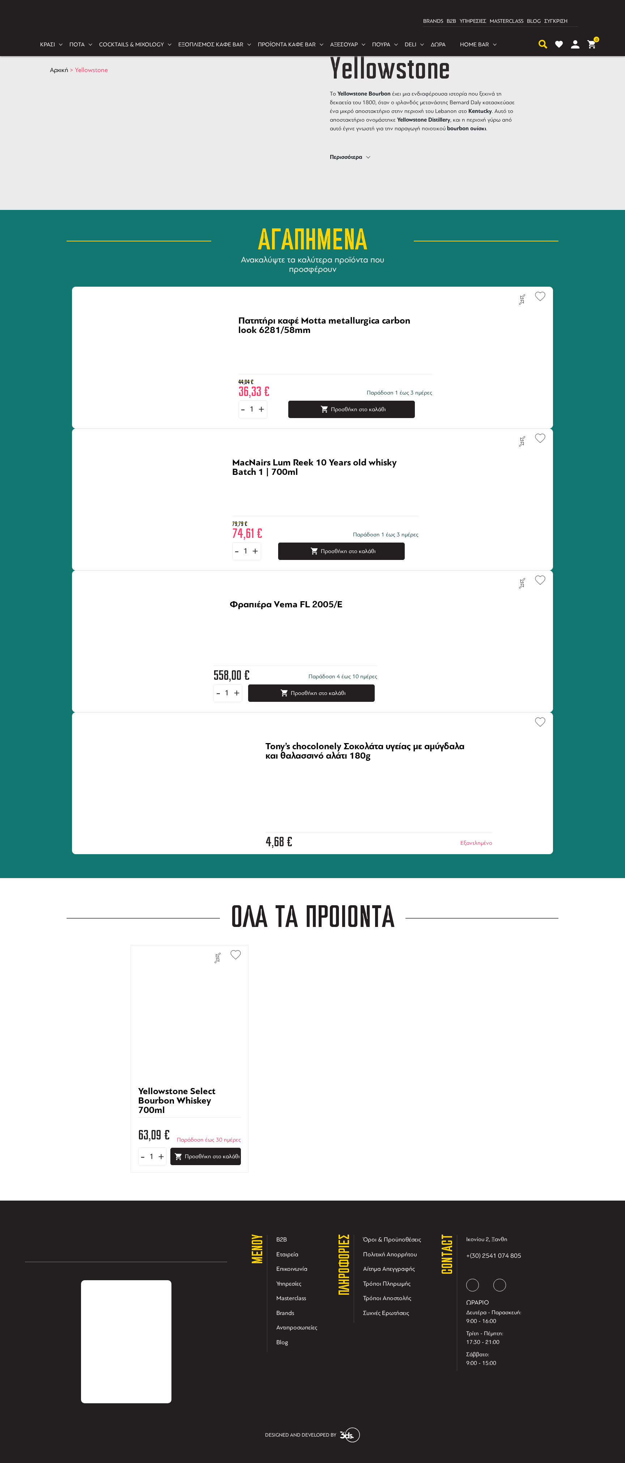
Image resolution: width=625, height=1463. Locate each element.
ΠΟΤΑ (77, 44)
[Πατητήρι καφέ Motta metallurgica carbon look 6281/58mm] (326, 342)
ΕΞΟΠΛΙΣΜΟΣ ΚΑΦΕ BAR (210, 44)
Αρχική (59, 69)
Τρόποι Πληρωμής (387, 1283)
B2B (451, 21)
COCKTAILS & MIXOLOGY (131, 44)
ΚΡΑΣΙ (47, 44)
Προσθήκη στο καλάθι (358, 409)
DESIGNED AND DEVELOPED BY (300, 1435)
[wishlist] (559, 44)
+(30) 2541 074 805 (493, 1255)
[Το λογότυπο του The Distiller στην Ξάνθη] (308, 21)
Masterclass (291, 1298)
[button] (536, 295)
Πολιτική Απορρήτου (390, 1254)
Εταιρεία (287, 1254)
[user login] (575, 44)
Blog (282, 1342)
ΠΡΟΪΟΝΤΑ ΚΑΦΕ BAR (287, 44)
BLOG (534, 21)
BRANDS (433, 21)
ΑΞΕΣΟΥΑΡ (344, 44)
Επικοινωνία (291, 1268)
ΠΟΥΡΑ (381, 44)
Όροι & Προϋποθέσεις (392, 1239)
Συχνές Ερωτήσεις (386, 1313)
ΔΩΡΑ (438, 44)
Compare (522, 299)
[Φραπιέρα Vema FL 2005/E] (286, 626)
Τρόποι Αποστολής (387, 1298)
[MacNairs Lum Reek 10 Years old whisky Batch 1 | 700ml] (316, 484)
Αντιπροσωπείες (296, 1327)
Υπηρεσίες (288, 1283)
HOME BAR (474, 44)
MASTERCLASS (506, 21)
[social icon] (472, 1285)
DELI (410, 44)
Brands (285, 1313)
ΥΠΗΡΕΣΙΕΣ (473, 21)
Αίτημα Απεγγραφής (389, 1268)
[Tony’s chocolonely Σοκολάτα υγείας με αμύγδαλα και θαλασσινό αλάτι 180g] (370, 768)
